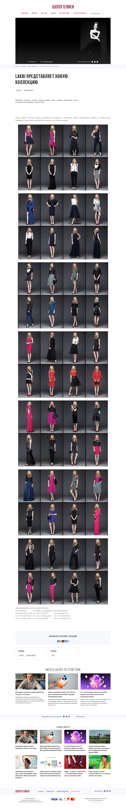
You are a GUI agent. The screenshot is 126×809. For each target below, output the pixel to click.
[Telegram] (68, 641)
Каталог (44, 13)
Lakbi (53, 655)
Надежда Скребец (48, 61)
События (24, 13)
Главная (17, 66)
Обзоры (34, 13)
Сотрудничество (50, 791)
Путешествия (64, 13)
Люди (53, 13)
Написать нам (76, 791)
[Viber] (65, 641)
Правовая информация (63, 791)
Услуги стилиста (79, 13)
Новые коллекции (32, 66)
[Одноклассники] (61, 641)
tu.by (99, 802)
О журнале (41, 791)
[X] (63, 641)
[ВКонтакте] (58, 641)
